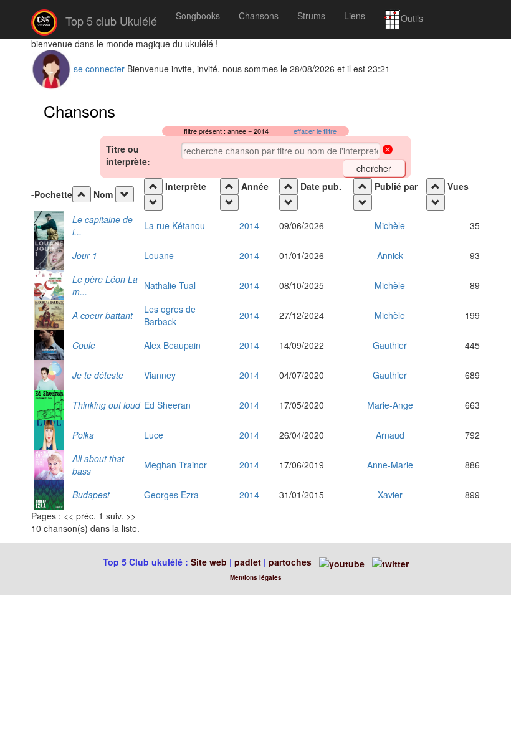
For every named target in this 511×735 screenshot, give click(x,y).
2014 (249, 225)
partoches (290, 562)
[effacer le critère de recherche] (388, 151)
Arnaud (390, 435)
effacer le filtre (315, 131)
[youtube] (340, 562)
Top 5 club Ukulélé (109, 20)
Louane (159, 255)
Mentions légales (256, 577)
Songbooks (198, 15)
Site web (209, 562)
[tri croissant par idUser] (362, 186)
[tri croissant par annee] (229, 186)
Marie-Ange (390, 405)
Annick (390, 255)
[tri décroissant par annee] (229, 202)
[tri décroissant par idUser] (362, 202)
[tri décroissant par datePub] (288, 202)
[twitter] (390, 562)
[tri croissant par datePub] (288, 186)
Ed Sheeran (167, 405)
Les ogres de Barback (170, 315)
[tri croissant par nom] (81, 194)
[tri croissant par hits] (435, 186)
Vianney (160, 375)
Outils (412, 18)
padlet (249, 562)
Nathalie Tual (170, 285)
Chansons (259, 15)
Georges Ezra (171, 494)
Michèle (390, 225)
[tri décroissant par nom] (124, 194)
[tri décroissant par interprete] (153, 202)
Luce (153, 435)
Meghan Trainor (175, 464)
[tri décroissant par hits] (435, 202)
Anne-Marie (390, 464)
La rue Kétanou (174, 225)
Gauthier (390, 345)
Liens (354, 15)
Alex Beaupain (172, 345)
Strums (311, 15)
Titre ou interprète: (128, 155)
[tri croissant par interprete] (153, 186)
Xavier (390, 494)
